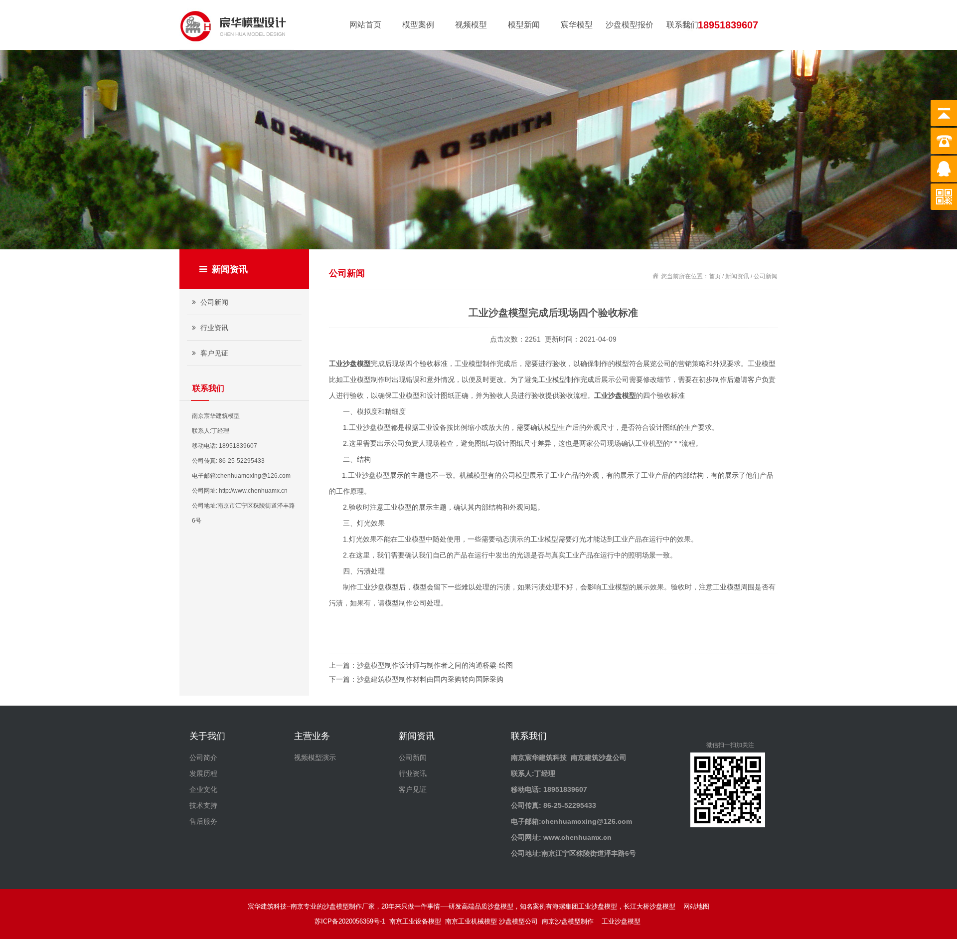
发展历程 (203, 773)
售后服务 (203, 821)
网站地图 (696, 906)
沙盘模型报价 (629, 24)
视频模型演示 (315, 757)
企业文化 (203, 789)
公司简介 (203, 757)
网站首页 (365, 24)
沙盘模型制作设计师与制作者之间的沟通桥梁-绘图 (435, 665)
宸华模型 (577, 24)
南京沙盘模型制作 (570, 921)
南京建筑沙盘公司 (599, 757)
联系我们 (682, 24)
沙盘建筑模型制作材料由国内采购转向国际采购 (430, 679)
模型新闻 (524, 24)
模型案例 (418, 24)
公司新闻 (213, 302)
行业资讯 (213, 328)
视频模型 (471, 24)
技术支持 (203, 805)
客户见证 (213, 353)
